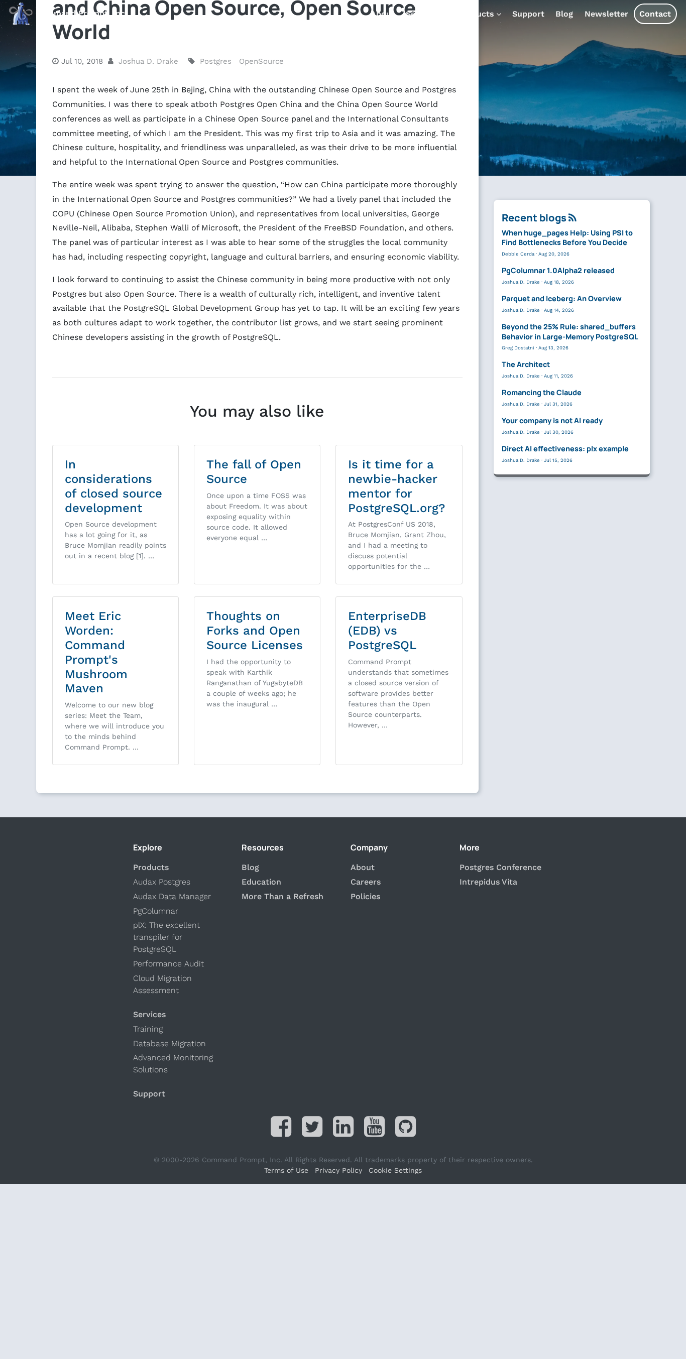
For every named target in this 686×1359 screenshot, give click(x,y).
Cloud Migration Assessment (162, 984)
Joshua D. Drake (148, 61)
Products (476, 14)
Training (148, 1029)
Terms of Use (286, 1170)
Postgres (216, 61)
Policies (365, 896)
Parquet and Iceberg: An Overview (562, 298)
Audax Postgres (161, 882)
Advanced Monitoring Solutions (173, 1063)
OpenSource (261, 61)
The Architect (526, 364)
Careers (366, 882)
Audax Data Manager (172, 896)
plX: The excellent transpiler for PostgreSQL (166, 937)
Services (422, 14)
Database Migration (169, 1043)
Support (528, 14)
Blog (564, 14)
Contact (655, 14)
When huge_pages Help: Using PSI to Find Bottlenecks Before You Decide (567, 237)
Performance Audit (168, 963)
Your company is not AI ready (552, 420)
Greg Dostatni (518, 347)
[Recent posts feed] (572, 217)
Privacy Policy (338, 1170)
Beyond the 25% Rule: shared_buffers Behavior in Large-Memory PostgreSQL (570, 331)
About (383, 14)
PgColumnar (155, 911)
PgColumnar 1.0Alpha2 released (558, 270)
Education (261, 882)
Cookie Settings (395, 1170)
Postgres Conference (500, 867)
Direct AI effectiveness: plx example (565, 448)
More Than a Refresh (282, 896)
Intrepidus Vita (488, 882)
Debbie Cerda (518, 253)
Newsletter (606, 14)
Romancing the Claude (542, 392)
